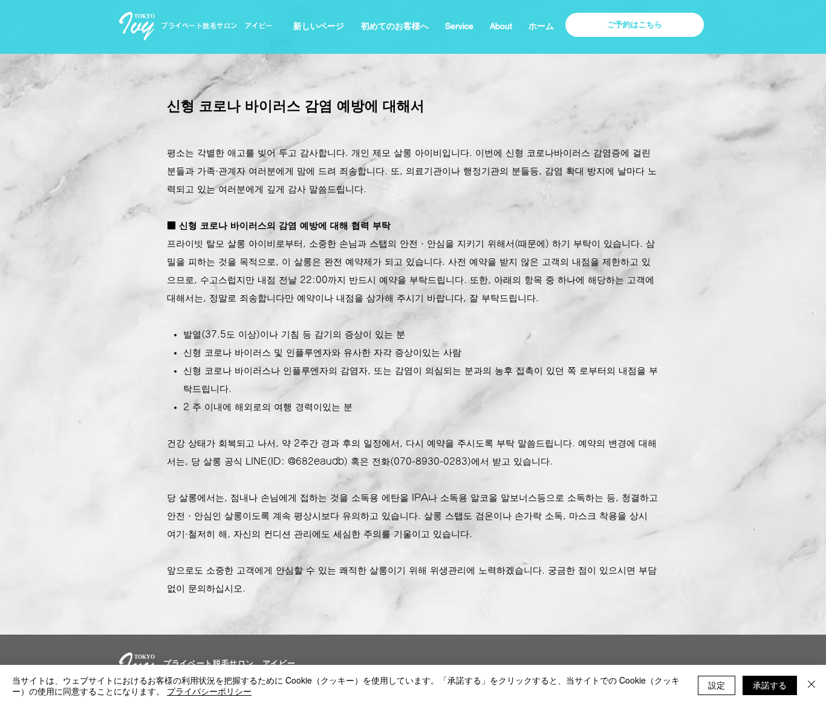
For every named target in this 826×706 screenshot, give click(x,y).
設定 (716, 685)
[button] (634, 25)
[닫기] (811, 685)
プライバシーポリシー (209, 691)
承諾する (770, 685)
